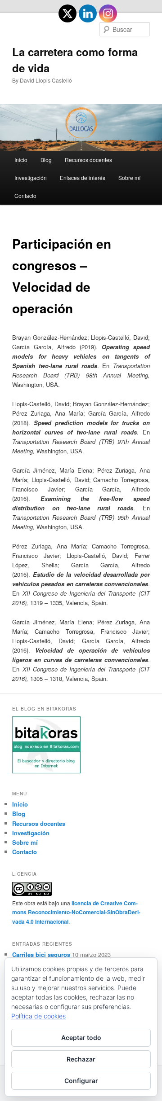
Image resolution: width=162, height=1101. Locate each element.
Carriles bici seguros (41, 954)
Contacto (25, 195)
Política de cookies (38, 1016)
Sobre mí (129, 177)
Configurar (81, 1080)
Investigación (30, 177)
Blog (46, 159)
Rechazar (81, 1059)
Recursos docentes (88, 159)
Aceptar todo (81, 1037)
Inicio (20, 159)
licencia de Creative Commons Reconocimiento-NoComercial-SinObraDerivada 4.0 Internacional (76, 912)
